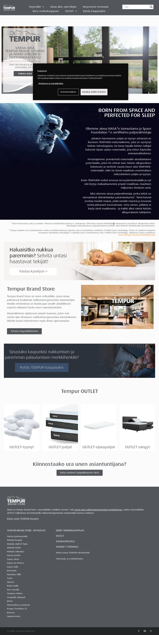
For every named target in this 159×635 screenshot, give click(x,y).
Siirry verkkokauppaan (45, 11)
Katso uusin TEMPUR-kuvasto (23, 518)
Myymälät (35, 6)
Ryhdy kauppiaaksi (94, 11)
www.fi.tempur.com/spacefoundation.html (136, 235)
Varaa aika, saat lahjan (63, 6)
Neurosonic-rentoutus (96, 6)
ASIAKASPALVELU (65, 541)
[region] (80, 81)
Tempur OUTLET (79, 391)
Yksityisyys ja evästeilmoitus (50, 83)
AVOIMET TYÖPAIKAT (67, 546)
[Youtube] (145, 631)
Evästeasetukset (68, 92)
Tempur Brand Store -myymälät (26, 530)
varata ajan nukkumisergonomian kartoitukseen (98, 509)
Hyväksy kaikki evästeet (94, 92)
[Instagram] (151, 631)
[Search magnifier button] (151, 7)
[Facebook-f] (139, 631)
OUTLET (69, 11)
